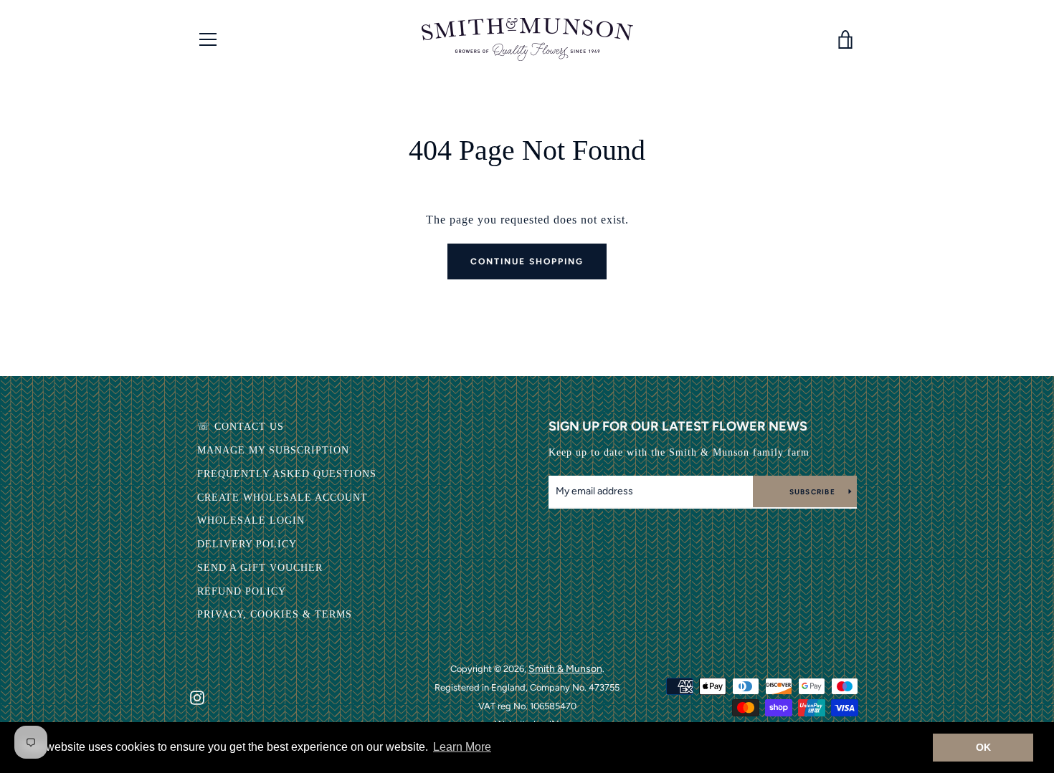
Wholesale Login (251, 520)
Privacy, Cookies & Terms (274, 614)
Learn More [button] (462, 747)
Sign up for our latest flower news (678, 426)
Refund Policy (241, 591)
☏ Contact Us (240, 426)
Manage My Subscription (273, 450)
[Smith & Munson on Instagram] (197, 697)
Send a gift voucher (260, 567)
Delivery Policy (247, 544)
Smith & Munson (565, 669)
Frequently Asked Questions (286, 474)
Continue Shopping (527, 261)
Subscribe (813, 491)
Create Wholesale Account (282, 497)
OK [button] (983, 747)
